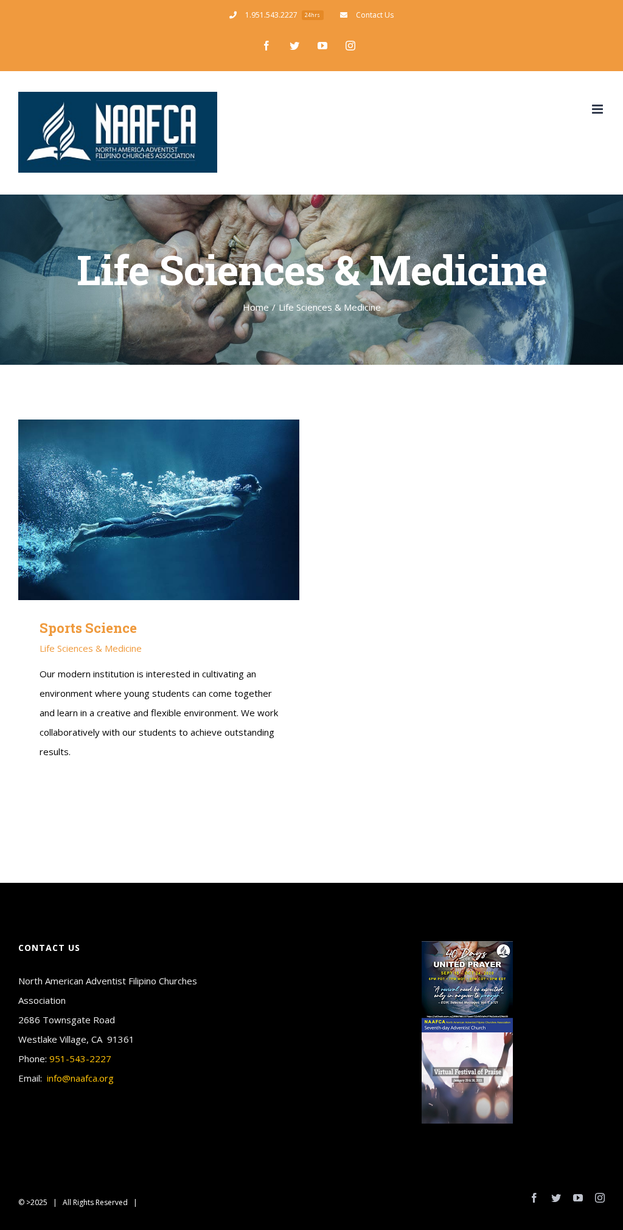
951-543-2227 (80, 1058)
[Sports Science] (158, 510)
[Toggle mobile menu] (598, 109)
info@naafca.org (80, 1078)
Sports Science (141, 509)
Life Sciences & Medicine (91, 648)
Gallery (176, 509)
